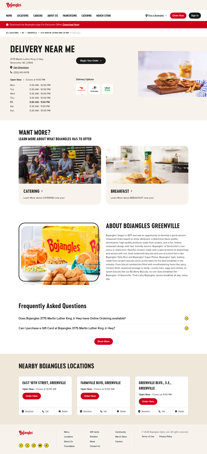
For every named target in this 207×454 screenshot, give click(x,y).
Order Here (32, 396)
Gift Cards (94, 432)
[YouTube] (40, 445)
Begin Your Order (89, 60)
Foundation (69, 446)
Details (65, 411)
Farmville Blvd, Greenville (101, 382)
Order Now (178, 15)
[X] (27, 445)
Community (120, 432)
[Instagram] (33, 445)
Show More (104, 341)
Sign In (195, 15)
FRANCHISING (70, 15)
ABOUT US (52, 15)
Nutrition (94, 436)
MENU (9, 15)
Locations (68, 436)
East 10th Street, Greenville (44, 382)
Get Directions (21, 67)
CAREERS (38, 15)
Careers (119, 441)
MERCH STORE (103, 15)
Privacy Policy (165, 436)
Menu (66, 432)
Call (46, 411)
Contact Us (95, 446)
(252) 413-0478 (21, 72)
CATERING (87, 15)
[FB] (21, 445)
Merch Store (121, 436)
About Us (68, 441)
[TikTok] (46, 445)
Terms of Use (148, 436)
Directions (29, 411)
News (92, 441)
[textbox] (45, 24)
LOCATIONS (22, 15)
